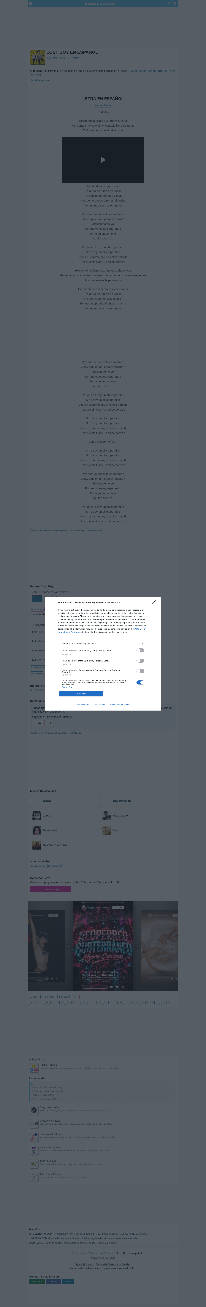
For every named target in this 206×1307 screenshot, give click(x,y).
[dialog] (103, 653)
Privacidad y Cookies (120, 704)
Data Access (99, 704)
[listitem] (103, 643)
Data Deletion (82, 704)
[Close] (155, 603)
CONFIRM (81, 694)
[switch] (140, 650)
